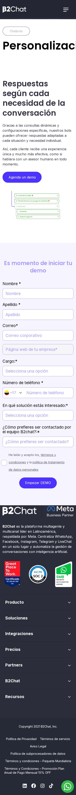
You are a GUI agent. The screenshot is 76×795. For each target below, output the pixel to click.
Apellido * (11, 304)
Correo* (10, 325)
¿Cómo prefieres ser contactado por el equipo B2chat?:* (37, 429)
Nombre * (12, 283)
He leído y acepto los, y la (37, 462)
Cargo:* (10, 361)
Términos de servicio (55, 739)
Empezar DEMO (38, 483)
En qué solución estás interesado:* (35, 405)
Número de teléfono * (23, 382)
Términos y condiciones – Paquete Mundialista (38, 761)
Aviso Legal (38, 746)
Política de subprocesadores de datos (38, 753)
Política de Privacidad (21, 739)
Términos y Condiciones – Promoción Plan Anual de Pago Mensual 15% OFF (34, 770)
